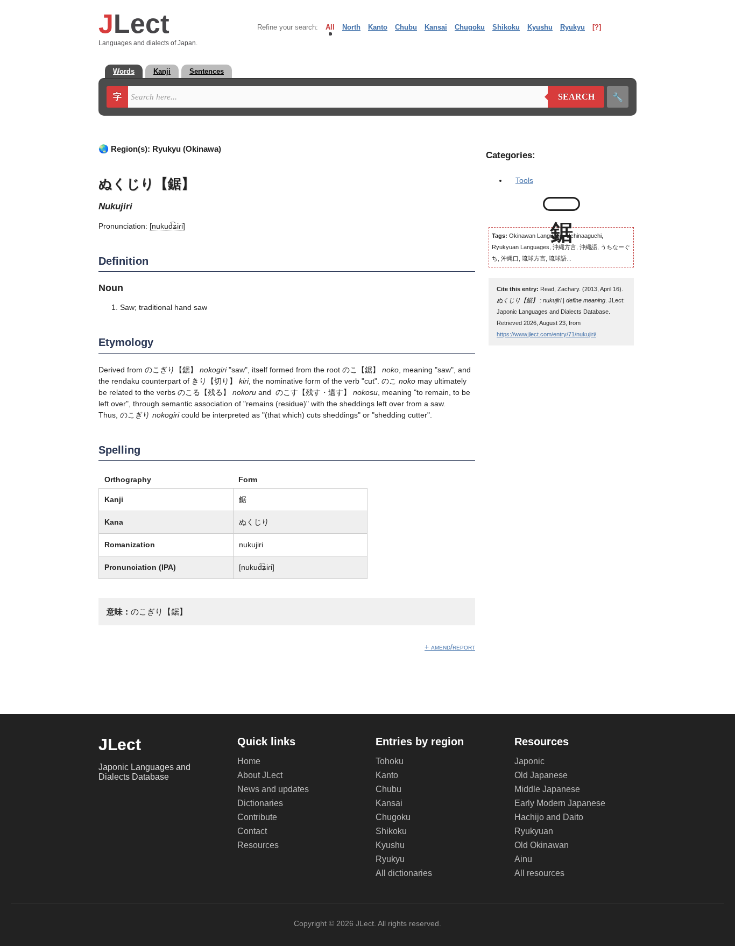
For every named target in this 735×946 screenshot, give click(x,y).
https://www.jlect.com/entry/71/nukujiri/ (546, 334)
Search (571, 97)
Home (248, 761)
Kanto (377, 27)
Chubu (406, 27)
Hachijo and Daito (548, 817)
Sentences (206, 71)
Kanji (162, 71)
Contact (252, 831)
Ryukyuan (533, 831)
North (351, 27)
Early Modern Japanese (559, 803)
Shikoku (506, 27)
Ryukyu (572, 27)
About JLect (259, 775)
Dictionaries (260, 803)
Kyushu (540, 27)
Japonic (529, 761)
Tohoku (390, 761)
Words (124, 71)
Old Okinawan (541, 845)
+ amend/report (450, 647)
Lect (133, 24)
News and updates (273, 789)
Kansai (436, 27)
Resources (258, 845)
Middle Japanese (547, 789)
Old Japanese (541, 775)
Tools (524, 180)
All (330, 27)
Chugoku (470, 27)
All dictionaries (404, 873)
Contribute (257, 817)
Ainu (523, 859)
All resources (539, 873)
